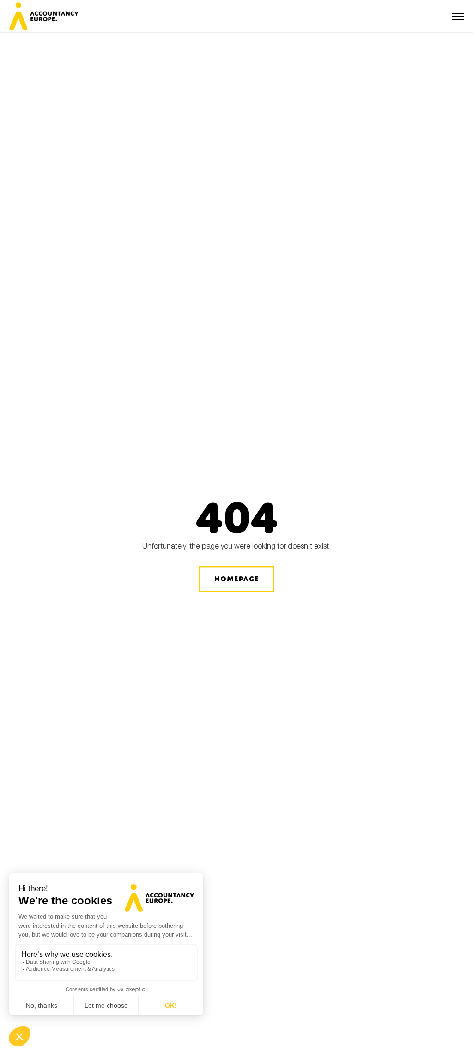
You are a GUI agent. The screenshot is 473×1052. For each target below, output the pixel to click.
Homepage (236, 578)
